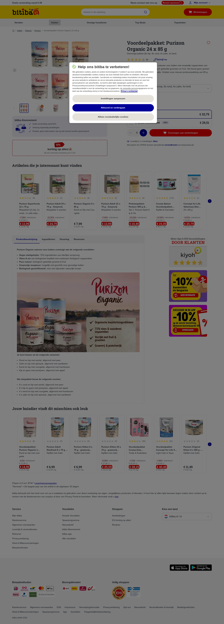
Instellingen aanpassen (113, 98)
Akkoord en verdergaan (113, 107)
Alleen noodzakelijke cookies (113, 117)
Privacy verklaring (129, 91)
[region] (113, 92)
